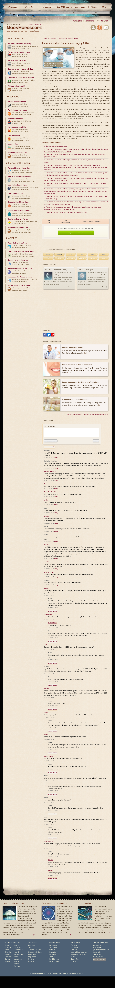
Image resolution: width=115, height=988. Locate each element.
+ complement (89, 21)
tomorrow (19, 43)
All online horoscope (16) (17, 152)
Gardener (8, 957)
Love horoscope (14, 135)
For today (29, 7)
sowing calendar (12, 13)
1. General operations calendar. (55, 146)
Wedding (17, 964)
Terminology (97, 954)
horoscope (35, 13)
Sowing (7, 959)
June (103, 254)
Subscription (97, 952)
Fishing (7, 961)
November (93, 258)
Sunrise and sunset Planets (18, 219)
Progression (32, 957)
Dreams (16, 945)
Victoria (50, 860)
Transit (30, 947)
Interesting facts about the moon (20, 268)
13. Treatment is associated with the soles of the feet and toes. (66, 212)
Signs (104, 7)
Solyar (30, 954)
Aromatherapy (18, 959)
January (48, 254)
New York (104, 21)
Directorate (31, 959)
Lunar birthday (13, 144)
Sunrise (73, 957)
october (28, 52)
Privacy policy (98, 957)
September (70, 258)
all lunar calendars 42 (74, 414)
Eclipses (74, 950)
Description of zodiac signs (18, 260)
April (81, 254)
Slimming (8, 952)
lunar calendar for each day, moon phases (23, 31)
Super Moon (75, 959)
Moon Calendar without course (19, 210)
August (59, 258)
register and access (75, 233)
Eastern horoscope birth (17, 101)
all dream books (28, 251)
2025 (17, 60)
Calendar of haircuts (15, 69)
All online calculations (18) (18, 227)
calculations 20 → (101, 414)
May (92, 254)
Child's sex (17, 947)
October (81, 258)
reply (56, 457)
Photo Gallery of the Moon (17, 243)
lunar (34, 954)
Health (7, 950)
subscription (77, 21)
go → (35, 934)
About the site (97, 945)
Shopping (17, 961)
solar (21, 193)
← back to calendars (49, 38)
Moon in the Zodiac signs (17, 185)
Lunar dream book (14, 251)
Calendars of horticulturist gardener (21, 77)
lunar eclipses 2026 (90, 13)
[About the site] (99, 28)
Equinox (74, 961)
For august (46, 7)
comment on (52, 611)
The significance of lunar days (19, 168)
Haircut (7, 945)
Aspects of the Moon (78, 954)
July (48, 258)
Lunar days (80, 7)
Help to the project (99, 959)
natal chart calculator (47, 13)
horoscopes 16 (89, 414)
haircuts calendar (24, 13)
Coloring (8, 947)
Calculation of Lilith (34, 950)
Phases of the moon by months (19, 176)
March (70, 254)
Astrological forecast (15, 118)
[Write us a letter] (106, 28)
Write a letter (97, 947)
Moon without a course (79, 952)
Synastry (31, 961)
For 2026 (11, 60)
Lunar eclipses (13, 193)
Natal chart (31, 945)
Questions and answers (101, 950)
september (21, 52)
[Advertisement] (75, 309)
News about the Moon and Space (20, 277)
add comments (51, 441)
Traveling (17, 966)
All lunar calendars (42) (16, 86)
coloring (30, 69)
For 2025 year (54, 961)
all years (22, 60)
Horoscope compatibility (17, 127)
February (59, 254)
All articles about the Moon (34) (19, 285)
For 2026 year (63, 7)
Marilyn (50, 870)
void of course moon (76, 13)
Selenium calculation (35, 952)
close (96, 441)
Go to (70, 287)
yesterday (27, 43)
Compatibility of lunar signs (18, 202)
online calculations (61, 13)
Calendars (12, 7)
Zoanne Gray (52, 623)
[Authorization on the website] (93, 28)
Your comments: (50, 426)
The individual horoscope (17, 110)
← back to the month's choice (67, 38)
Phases (94, 7)
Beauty (7, 954)
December (104, 258)
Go (85, 353)
